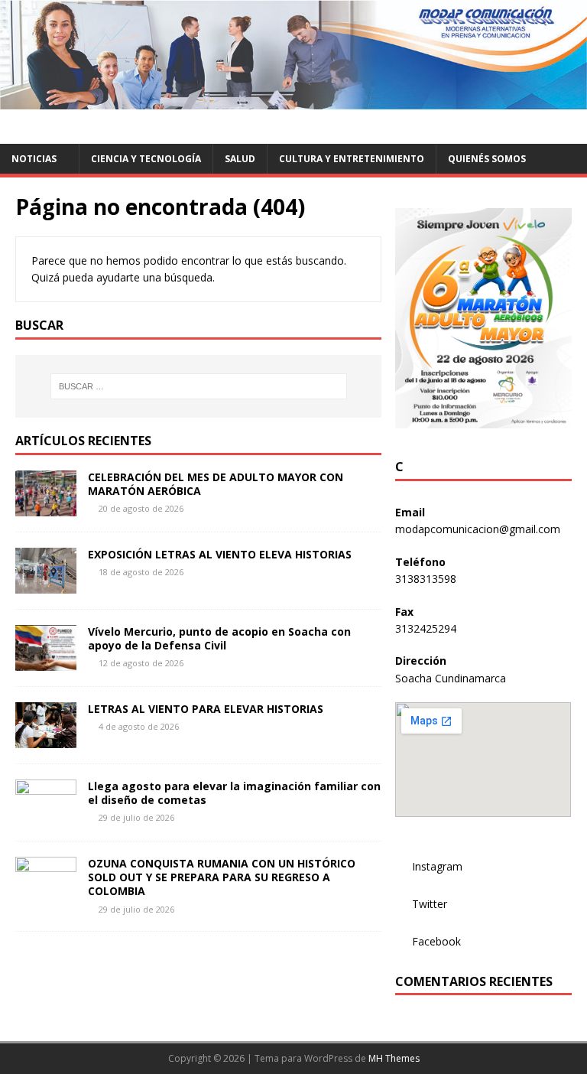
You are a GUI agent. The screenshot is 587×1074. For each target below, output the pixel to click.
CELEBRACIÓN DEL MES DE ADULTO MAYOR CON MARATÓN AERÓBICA (215, 484)
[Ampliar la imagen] (551, 228)
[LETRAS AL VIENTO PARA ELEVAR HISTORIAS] (45, 739)
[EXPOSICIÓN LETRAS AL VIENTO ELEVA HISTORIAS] (45, 585)
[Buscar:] (198, 386)
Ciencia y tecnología (146, 158)
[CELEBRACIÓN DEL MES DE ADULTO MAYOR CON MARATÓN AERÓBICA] (45, 507)
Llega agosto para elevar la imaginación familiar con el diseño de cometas (234, 793)
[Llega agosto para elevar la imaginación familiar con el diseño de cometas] (45, 816)
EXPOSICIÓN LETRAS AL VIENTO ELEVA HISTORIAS (220, 554)
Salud (240, 158)
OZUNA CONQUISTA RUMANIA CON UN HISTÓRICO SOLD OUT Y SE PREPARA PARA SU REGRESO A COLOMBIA (221, 877)
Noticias (34, 158)
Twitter (429, 904)
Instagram (437, 866)
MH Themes (394, 1058)
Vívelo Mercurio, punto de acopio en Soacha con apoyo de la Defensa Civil (219, 638)
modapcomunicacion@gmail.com (477, 529)
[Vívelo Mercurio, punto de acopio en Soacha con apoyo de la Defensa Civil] (45, 662)
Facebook (436, 941)
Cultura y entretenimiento (351, 158)
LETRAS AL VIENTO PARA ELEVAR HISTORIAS (205, 708)
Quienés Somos (487, 158)
